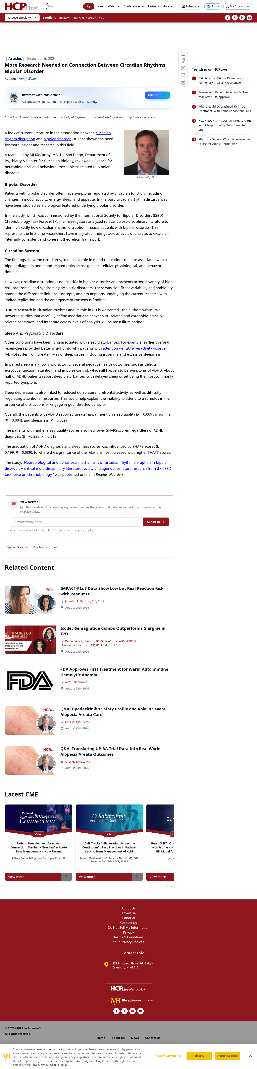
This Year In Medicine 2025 (89, 18)
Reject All (199, 1056)
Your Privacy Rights (168, 1056)
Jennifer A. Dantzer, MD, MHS (84, 601)
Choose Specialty (19, 17)
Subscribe (154, 522)
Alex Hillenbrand (76, 682)
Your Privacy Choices (128, 942)
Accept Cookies (227, 1056)
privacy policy (85, 530)
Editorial (128, 918)
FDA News (64, 18)
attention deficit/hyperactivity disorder (135, 348)
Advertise (128, 913)
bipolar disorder (57, 138)
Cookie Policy (58, 1065)
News (101, 6)
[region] (128, 1056)
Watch (112, 6)
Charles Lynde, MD (77, 722)
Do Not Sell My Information (128, 927)
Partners (153, 6)
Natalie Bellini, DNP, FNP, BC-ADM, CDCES (89, 645)
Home (101, 1038)
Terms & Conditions (129, 937)
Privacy (128, 932)
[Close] (250, 1055)
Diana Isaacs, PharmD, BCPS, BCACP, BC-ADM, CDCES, (101, 641)
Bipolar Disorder (17, 547)
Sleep (55, 547)
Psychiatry (40, 547)
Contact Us (128, 922)
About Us (128, 908)
